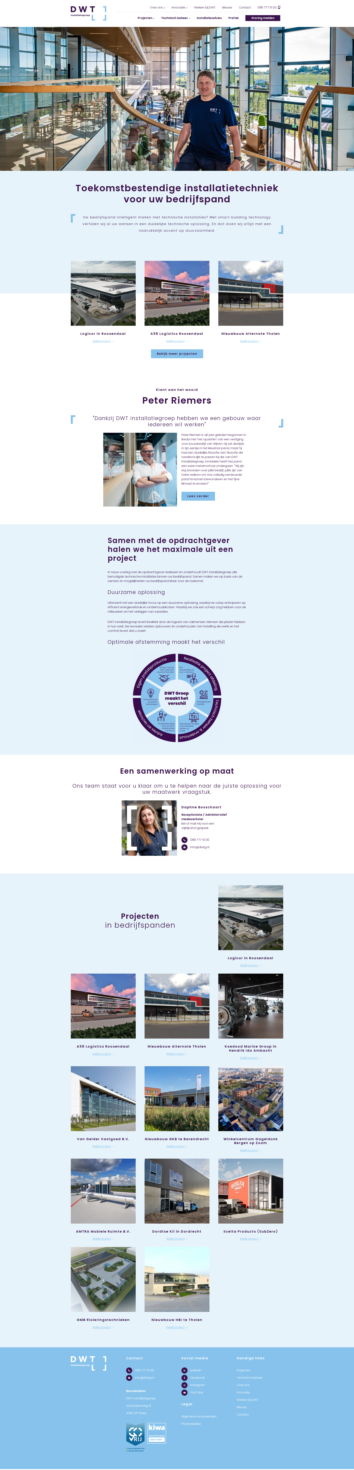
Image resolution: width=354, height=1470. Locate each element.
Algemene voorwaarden (198, 1416)
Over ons (156, 7)
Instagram (197, 1385)
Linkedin (195, 1370)
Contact (245, 7)
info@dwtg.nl (199, 847)
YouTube (196, 1392)
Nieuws (227, 7)
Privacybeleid (191, 1424)
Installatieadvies (209, 18)
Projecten (145, 18)
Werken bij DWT (205, 7)
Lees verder (198, 496)
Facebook (197, 1378)
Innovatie (178, 7)
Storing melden (262, 18)
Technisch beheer (174, 18)
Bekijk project (102, 341)
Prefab (233, 18)
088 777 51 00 (267, 7)
